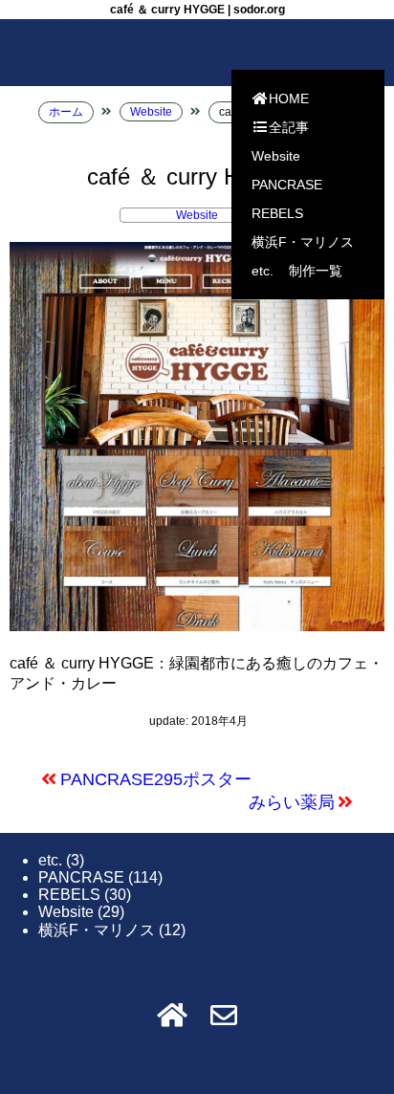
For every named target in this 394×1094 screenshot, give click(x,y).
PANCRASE (287, 184)
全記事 (289, 127)
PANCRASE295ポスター (156, 779)
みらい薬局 (292, 802)
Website (276, 156)
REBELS (277, 213)
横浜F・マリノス (303, 242)
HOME (289, 98)
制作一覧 (315, 270)
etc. (263, 270)
